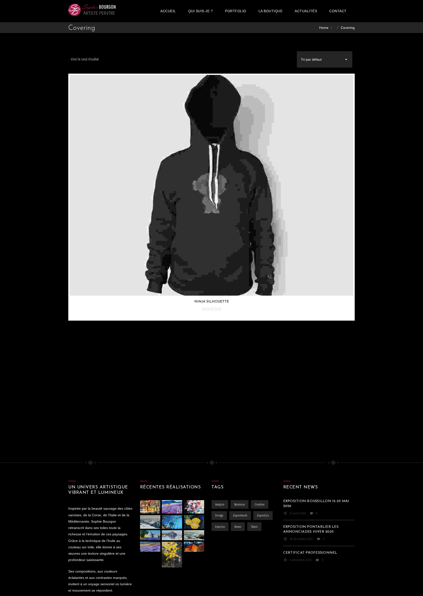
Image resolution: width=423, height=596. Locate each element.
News (238, 527)
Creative (260, 504)
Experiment (240, 515)
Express (220, 527)
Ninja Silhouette (211, 302)
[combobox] (324, 59)
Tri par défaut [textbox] (311, 59)
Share (254, 527)
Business (239, 504)
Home (324, 28)
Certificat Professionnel (310, 553)
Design (219, 515)
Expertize (263, 515)
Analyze (219, 504)
